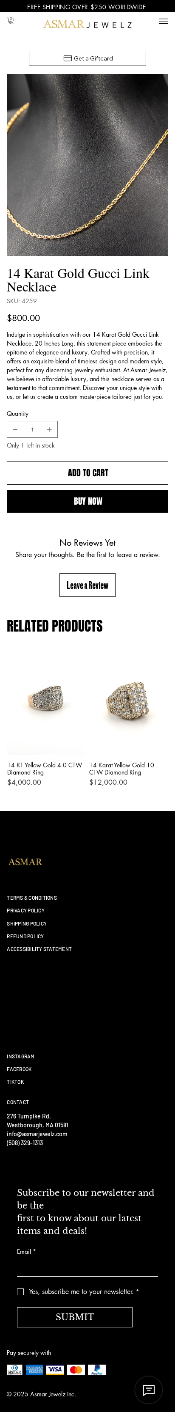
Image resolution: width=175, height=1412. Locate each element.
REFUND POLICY (25, 936)
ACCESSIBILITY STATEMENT (39, 949)
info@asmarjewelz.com (37, 1133)
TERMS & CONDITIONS (31, 898)
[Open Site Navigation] (163, 21)
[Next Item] (156, 149)
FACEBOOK (19, 1069)
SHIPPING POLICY (27, 923)
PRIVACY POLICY (25, 910)
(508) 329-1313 (25, 1142)
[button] (11, 20)
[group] (87, 722)
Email (26, 1251)
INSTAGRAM (20, 1056)
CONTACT (18, 1102)
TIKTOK (15, 1082)
